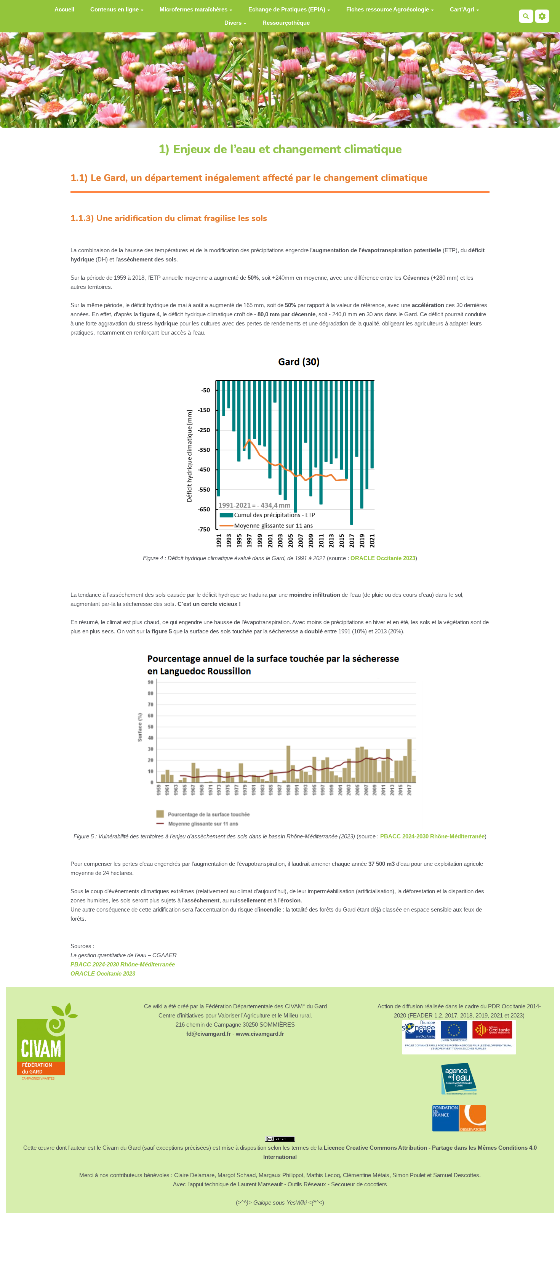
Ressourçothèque (286, 22)
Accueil (64, 9)
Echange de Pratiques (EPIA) (286, 9)
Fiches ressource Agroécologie (387, 9)
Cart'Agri (462, 9)
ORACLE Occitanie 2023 (382, 558)
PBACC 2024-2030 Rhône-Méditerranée (432, 836)
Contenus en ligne (114, 9)
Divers (233, 22)
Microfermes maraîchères (193, 9)
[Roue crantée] (542, 16)
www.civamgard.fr (260, 1033)
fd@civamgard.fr (208, 1033)
